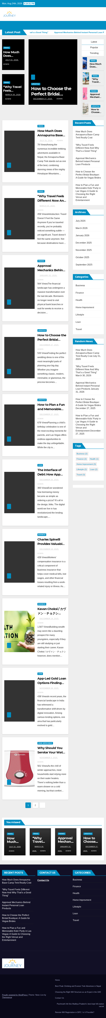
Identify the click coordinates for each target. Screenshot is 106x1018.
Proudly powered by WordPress (15, 995)
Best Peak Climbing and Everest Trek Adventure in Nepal (78, 986)
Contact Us (43, 880)
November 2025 (84, 250)
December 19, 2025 (49, 549)
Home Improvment (45, 743)
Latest (94, 42)
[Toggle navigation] (101, 25)
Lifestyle (35, 84)
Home (57, 980)
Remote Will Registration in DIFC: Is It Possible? (74, 1012)
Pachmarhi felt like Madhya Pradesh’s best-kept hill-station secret (80, 1005)
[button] (96, 25)
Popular (94, 47)
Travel (6, 48)
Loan (40, 465)
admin (8, 99)
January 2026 (82, 235)
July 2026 (80, 221)
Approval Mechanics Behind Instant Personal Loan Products (88, 161)
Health (79, 300)
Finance (94, 91)
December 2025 (84, 243)
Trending (94, 53)
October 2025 (82, 257)
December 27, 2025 (43, 99)
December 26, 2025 (49, 480)
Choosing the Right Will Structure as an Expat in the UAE (78, 992)
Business (41, 534)
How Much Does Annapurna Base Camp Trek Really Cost (87, 134)
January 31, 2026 (48, 275)
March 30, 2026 (13, 95)
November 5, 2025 (49, 758)
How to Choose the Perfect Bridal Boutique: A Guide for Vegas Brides (88, 174)
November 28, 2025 (49, 688)
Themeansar (7, 997)
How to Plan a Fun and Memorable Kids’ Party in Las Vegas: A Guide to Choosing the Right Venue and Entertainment (16, 934)
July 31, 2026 (12, 60)
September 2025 (84, 264)
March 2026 (82, 228)
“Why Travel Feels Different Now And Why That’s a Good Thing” (87, 148)
